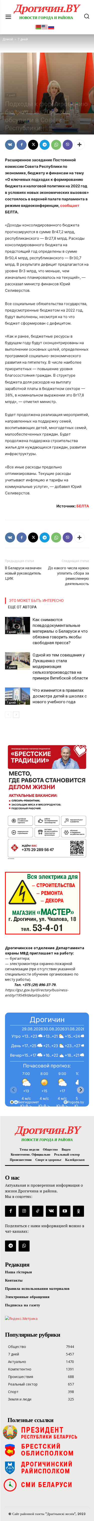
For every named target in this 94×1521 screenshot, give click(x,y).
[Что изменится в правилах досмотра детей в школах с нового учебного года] (17, 696)
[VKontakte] (51, 1211)
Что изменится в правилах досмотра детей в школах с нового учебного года (60, 696)
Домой (8, 39)
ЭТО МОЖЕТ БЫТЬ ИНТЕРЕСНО (36, 600)
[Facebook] (22, 145)
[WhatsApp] (56, 145)
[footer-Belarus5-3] (47, 1432)
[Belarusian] (38, 26)
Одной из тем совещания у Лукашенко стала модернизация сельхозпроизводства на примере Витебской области (60, 666)
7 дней (11, 95)
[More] (79, 145)
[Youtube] (64, 1211)
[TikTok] (37, 1211)
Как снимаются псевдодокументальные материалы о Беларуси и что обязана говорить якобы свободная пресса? (60, 631)
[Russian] (51, 26)
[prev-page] (8, 715)
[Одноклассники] (78, 1211)
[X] (33, 145)
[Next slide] (80, 1089)
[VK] (10, 145)
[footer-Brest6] (47, 1449)
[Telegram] (45, 145)
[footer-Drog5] (47, 1467)
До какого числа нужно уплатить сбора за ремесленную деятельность (68, 576)
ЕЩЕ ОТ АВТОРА (22, 607)
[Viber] (68, 145)
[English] (45, 26)
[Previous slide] (13, 1089)
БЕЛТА (82, 506)
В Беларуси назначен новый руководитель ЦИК (23, 573)
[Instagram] (24, 1211)
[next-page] (16, 715)
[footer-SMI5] (47, 1484)
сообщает (69, 205)
